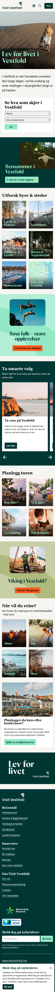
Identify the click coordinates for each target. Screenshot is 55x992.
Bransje (6, 859)
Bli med (46, 938)
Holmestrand (9, 812)
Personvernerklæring (13, 884)
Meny (49, 6)
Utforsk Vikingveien (27, 590)
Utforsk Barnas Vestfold (27, 348)
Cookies (6, 889)
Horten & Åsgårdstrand (15, 818)
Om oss (6, 878)
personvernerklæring (10, 947)
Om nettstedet (10, 895)
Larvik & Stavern (11, 835)
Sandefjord (8, 829)
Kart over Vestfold (12, 865)
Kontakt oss (8, 848)
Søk (11, 127)
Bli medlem (8, 854)
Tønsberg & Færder (12, 823)
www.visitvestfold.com (14, 960)
